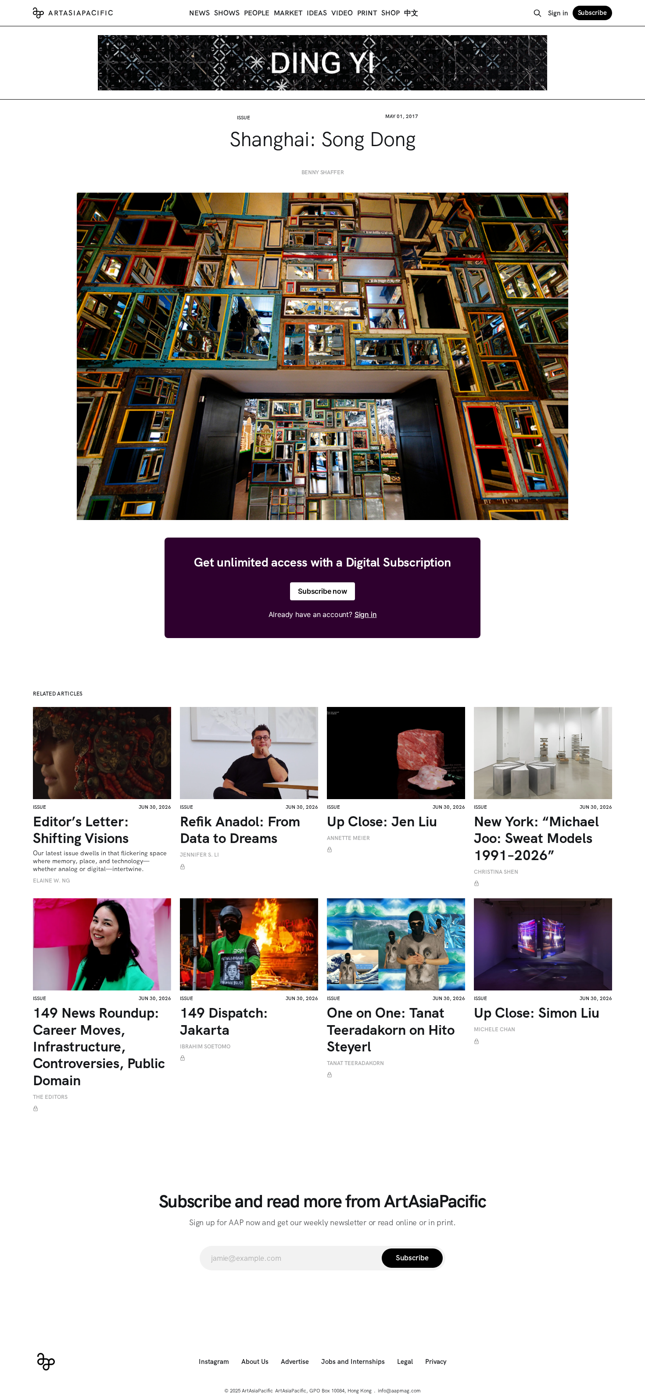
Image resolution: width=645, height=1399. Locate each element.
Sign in (558, 13)
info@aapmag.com (399, 1391)
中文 (411, 13)
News (199, 13)
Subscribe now (322, 591)
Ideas (317, 13)
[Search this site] (537, 13)
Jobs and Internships (353, 1361)
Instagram (214, 1361)
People (256, 13)
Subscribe (592, 12)
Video (342, 13)
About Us (255, 1361)
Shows (227, 13)
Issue (243, 118)
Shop (390, 13)
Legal (405, 1361)
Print (367, 13)
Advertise (295, 1361)
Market (288, 13)
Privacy (436, 1361)
